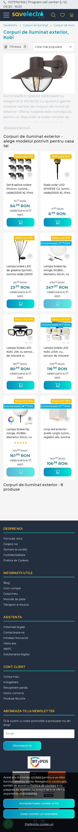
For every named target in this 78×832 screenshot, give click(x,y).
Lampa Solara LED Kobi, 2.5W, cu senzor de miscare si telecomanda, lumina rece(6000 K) (57, 352)
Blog (6, 583)
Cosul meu (10, 593)
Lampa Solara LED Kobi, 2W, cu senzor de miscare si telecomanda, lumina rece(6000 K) (20, 352)
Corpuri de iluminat (35, 25)
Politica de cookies (43, 785)
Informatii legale (14, 627)
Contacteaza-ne (14, 632)
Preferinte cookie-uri (39, 824)
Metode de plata (14, 599)
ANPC (7, 649)
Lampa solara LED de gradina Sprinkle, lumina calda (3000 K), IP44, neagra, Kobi (20, 270)
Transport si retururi (16, 604)
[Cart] (71, 15)
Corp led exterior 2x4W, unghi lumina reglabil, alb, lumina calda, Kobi (57, 433)
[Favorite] (62, 15)
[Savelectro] (26, 15)
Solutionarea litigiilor (16, 654)
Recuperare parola (15, 687)
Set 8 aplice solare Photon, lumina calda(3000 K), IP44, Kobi (20, 189)
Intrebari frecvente (15, 638)
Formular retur (13, 538)
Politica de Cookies (15, 560)
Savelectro (10, 25)
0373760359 (17, 2)
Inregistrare (11, 682)
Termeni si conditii (15, 549)
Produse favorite (14, 698)
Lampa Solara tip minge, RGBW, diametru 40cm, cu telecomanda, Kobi (56, 270)
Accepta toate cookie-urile (39, 803)
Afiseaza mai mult (16, 127)
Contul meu (11, 676)
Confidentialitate (14, 555)
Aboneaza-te (22, 745)
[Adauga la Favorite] (29, 174)
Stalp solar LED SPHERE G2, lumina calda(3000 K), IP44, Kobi (57, 189)
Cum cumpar (12, 588)
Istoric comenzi (13, 693)
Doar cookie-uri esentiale (39, 814)
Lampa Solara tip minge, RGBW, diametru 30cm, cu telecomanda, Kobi (19, 433)
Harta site (9, 643)
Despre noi (10, 544)
